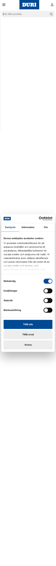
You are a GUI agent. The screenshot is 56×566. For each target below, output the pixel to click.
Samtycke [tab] (10, 227)
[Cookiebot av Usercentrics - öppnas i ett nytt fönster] (39, 219)
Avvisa (28, 344)
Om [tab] (46, 227)
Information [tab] (28, 227)
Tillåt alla (28, 324)
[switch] (48, 290)
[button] (4, 5)
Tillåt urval (28, 334)
